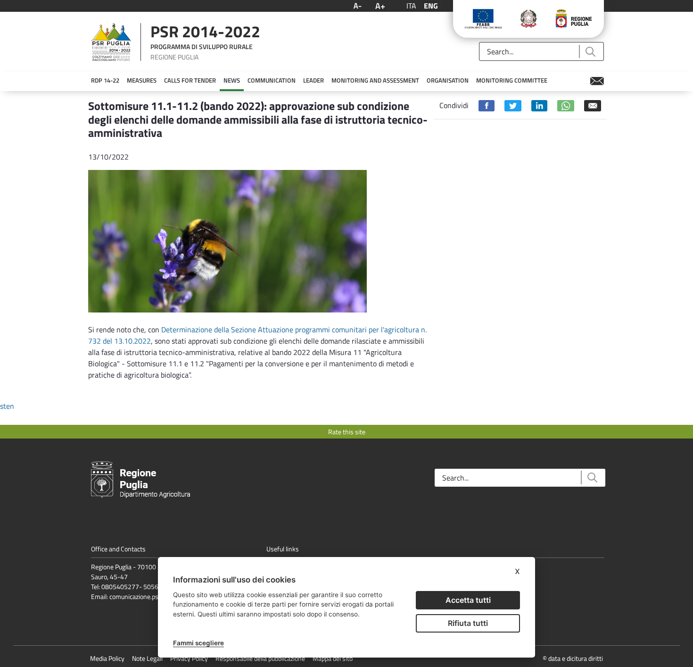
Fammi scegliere (198, 643)
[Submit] (590, 52)
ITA (411, 5)
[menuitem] (105, 80)
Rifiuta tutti (468, 623)
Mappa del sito (333, 658)
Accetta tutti (468, 600)
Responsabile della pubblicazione (260, 658)
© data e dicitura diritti (573, 658)
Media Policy (107, 658)
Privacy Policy (189, 658)
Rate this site (346, 432)
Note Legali (147, 658)
